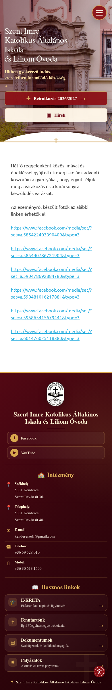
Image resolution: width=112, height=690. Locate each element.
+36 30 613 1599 (28, 568)
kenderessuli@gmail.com (35, 536)
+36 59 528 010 (27, 552)
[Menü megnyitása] (99, 12)
